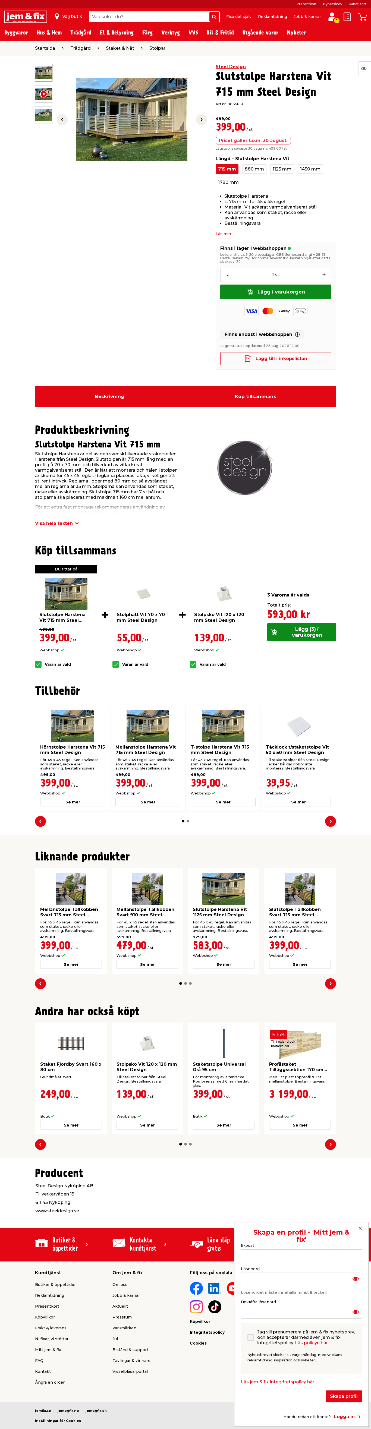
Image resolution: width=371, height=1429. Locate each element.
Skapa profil (344, 1396)
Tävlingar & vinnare (131, 1360)
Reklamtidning (272, 16)
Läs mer (223, 233)
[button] (183, 821)
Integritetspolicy (207, 1332)
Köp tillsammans (255, 396)
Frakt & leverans (51, 1328)
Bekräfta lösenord (258, 1301)
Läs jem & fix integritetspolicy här (277, 1381)
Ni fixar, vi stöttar (51, 1338)
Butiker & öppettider (55, 1284)
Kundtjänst (358, 4)
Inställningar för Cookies (58, 1420)
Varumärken (124, 1328)
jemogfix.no (68, 1410)
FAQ (39, 1360)
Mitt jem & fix (48, 1349)
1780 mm (228, 182)
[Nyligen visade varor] (365, 68)
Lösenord (250, 1268)
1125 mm (282, 169)
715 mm (227, 169)
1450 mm (310, 169)
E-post (247, 1245)
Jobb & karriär (307, 16)
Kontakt (43, 1371)
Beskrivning (109, 396)
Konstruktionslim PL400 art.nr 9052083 (78, 512)
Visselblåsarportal (130, 1371)
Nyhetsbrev (332, 4)
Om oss (119, 1284)
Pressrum (122, 1317)
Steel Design (231, 66)
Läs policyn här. (312, 1342)
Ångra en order (50, 1382)
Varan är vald (58, 664)
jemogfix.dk (96, 1410)
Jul (115, 1338)
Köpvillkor (45, 1317)
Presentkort (307, 4)
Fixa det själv (238, 16)
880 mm (254, 169)
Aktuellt (120, 1306)
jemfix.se (43, 1410)
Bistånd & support (130, 1349)
